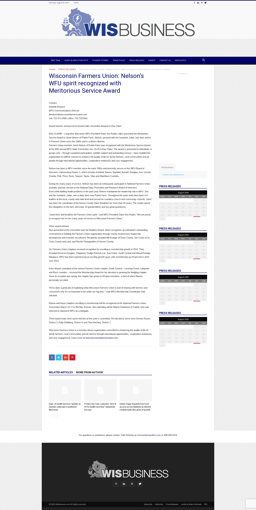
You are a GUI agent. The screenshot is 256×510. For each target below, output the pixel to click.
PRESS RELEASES (67, 69)
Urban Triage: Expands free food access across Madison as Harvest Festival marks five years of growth (135, 407)
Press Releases (136, 60)
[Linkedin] (198, 3)
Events (151, 60)
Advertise (159, 504)
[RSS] (201, 3)
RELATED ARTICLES (61, 372)
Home (76, 2)
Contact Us (165, 60)
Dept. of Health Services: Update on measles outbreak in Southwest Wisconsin (65, 407)
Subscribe (148, 504)
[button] (203, 60)
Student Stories (100, 60)
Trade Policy (119, 60)
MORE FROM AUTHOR (89, 372)
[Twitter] (205, 3)
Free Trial (55, 60)
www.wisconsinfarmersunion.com (101, 338)
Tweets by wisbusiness (173, 174)
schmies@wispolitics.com (149, 435)
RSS (205, 504)
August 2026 (183, 192)
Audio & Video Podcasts (76, 60)
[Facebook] (194, 3)
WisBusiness (167, 167)
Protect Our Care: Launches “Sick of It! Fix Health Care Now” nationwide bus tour (100, 407)
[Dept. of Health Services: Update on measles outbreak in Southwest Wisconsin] (65, 390)
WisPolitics (180, 60)
